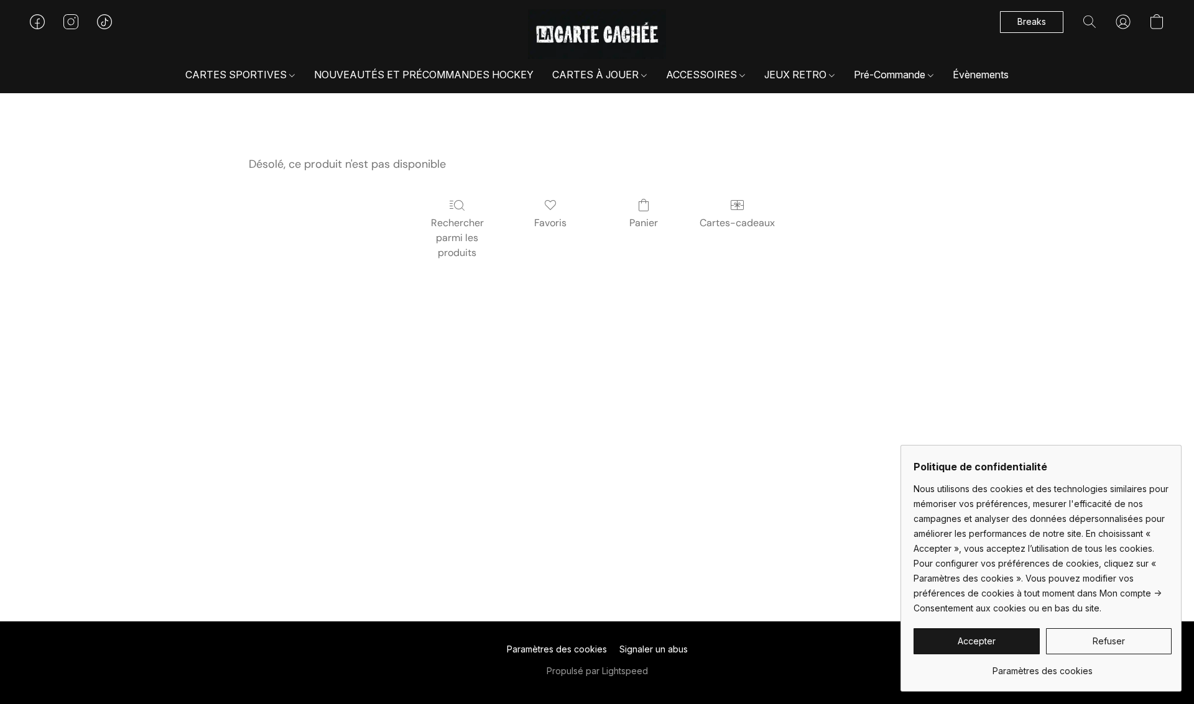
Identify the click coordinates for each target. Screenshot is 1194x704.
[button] (597, 34)
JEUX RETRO (796, 74)
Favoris (550, 222)
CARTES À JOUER (596, 74)
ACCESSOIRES (702, 74)
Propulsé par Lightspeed (597, 670)
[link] (1043, 666)
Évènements (981, 74)
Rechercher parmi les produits (457, 237)
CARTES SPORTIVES (237, 74)
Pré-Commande (891, 74)
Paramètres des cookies (557, 649)
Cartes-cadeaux (737, 222)
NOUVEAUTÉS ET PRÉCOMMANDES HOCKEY (424, 74)
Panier (643, 222)
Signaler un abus (653, 649)
